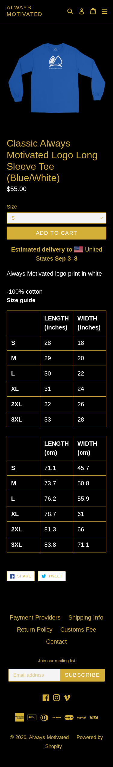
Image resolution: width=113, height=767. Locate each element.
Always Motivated (24, 11)
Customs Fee (78, 629)
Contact (56, 641)
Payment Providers (35, 617)
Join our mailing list (56, 660)
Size (12, 207)
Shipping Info (85, 617)
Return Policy (34, 629)
